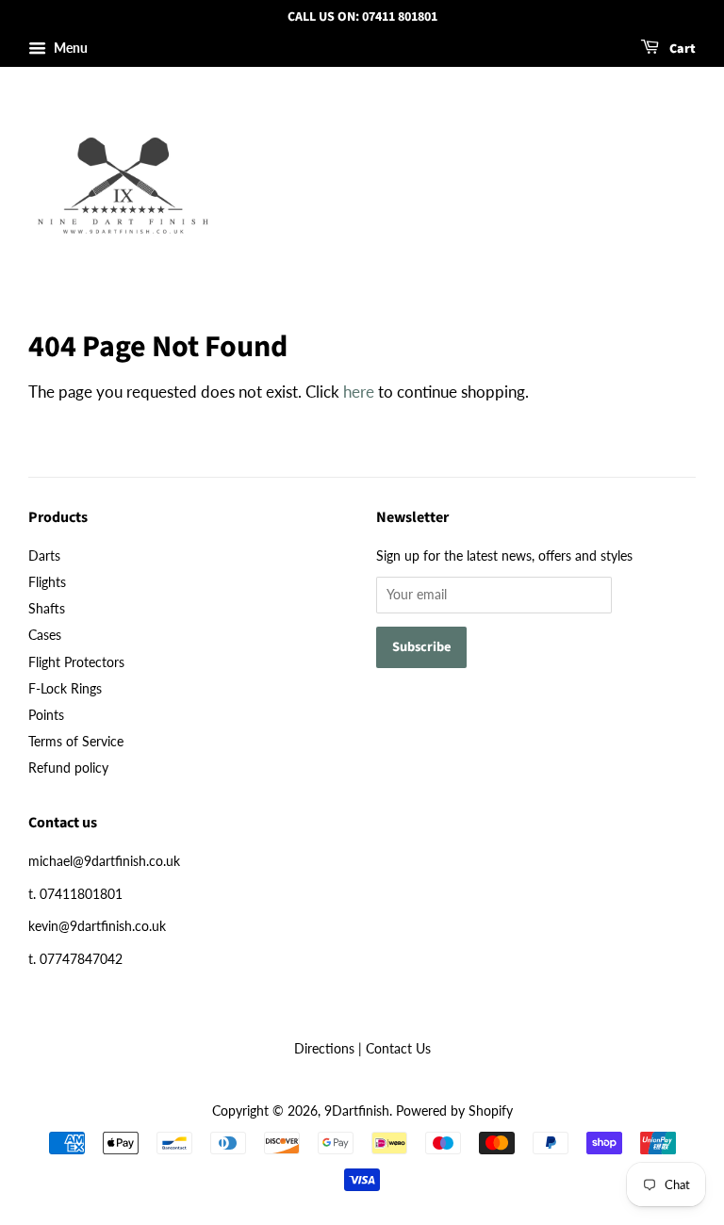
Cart (681, 49)
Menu (69, 48)
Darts (44, 555)
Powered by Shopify (454, 1110)
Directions (324, 1048)
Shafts (46, 608)
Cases (44, 635)
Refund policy (68, 768)
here (358, 391)
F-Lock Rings (65, 688)
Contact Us (398, 1048)
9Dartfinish (356, 1110)
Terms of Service (75, 741)
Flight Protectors (76, 662)
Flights (47, 582)
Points (46, 715)
